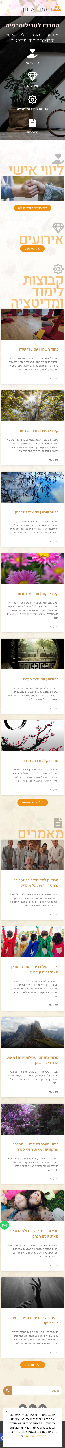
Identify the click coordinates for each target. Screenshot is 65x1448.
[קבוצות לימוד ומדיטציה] (32, 99)
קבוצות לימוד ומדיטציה (32, 109)
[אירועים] (32, 76)
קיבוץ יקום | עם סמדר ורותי (37, 594)
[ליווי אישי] (32, 53)
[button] (7, 8)
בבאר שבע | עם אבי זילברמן (36, 512)
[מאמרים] (32, 123)
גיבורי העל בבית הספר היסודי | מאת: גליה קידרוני (34, 969)
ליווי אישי (32, 62)
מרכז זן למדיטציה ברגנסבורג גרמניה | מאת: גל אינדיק (36, 882)
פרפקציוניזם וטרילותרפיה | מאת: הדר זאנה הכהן (32, 1060)
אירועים (32, 85)
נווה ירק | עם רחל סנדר (40, 761)
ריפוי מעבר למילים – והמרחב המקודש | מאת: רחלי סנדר (35, 1147)
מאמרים (32, 132)
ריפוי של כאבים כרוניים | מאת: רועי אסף (34, 1320)
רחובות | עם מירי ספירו (40, 679)
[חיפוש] (7, 1390)
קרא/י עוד (53, 378)
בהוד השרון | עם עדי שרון (38, 349)
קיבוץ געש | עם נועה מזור (38, 431)
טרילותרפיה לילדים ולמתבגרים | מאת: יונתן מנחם (33, 1233)
